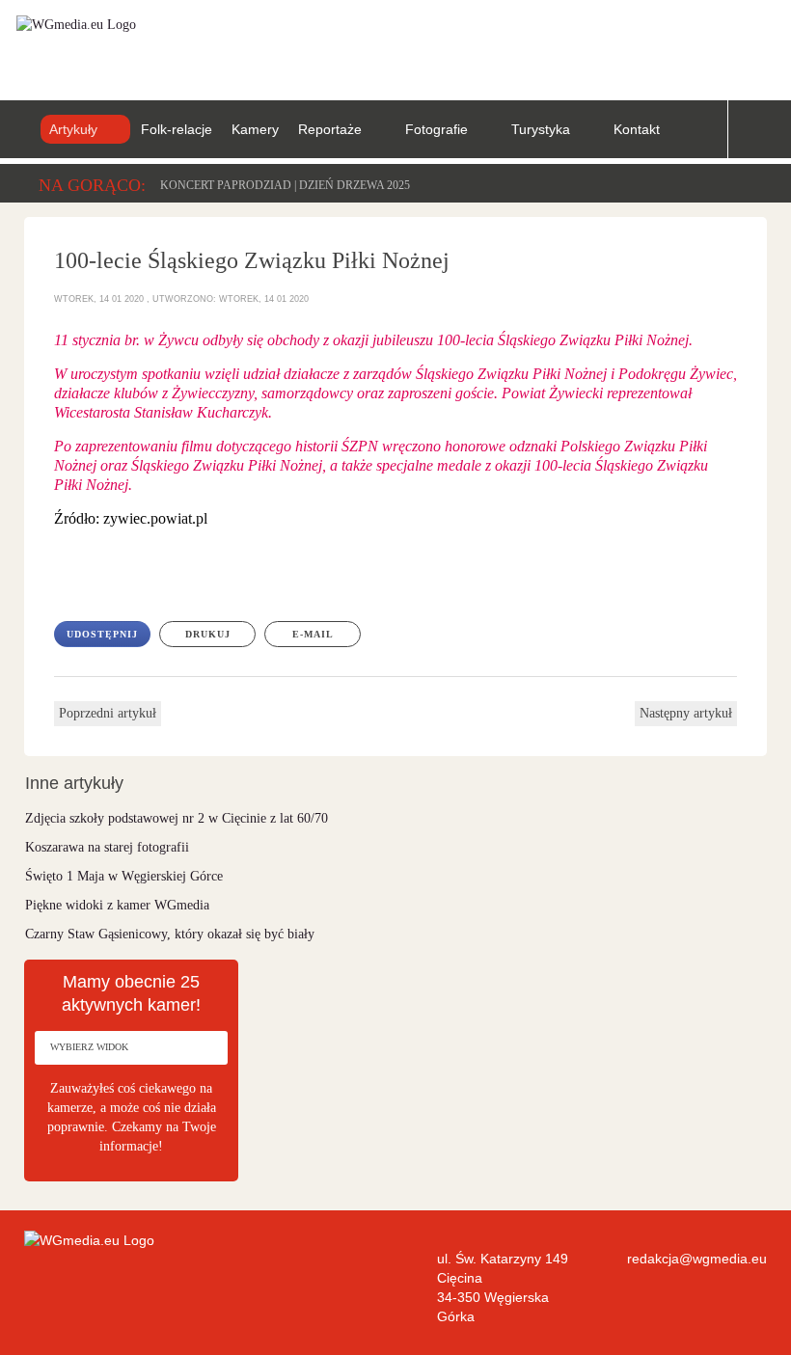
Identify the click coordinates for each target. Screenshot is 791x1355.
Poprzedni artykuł (107, 713)
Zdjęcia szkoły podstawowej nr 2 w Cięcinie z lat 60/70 (176, 818)
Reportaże (330, 129)
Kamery (255, 129)
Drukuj (208, 634)
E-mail (313, 634)
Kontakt (637, 129)
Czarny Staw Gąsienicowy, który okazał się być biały (169, 934)
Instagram (786, 40)
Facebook (667, 40)
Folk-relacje (176, 129)
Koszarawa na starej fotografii (107, 847)
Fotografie (436, 129)
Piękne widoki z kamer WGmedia (117, 905)
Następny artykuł (686, 713)
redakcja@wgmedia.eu (697, 1258)
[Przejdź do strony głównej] (68, 23)
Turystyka (540, 129)
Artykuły (73, 129)
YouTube (726, 40)
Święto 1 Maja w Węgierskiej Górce (124, 876)
